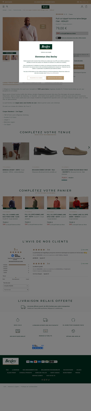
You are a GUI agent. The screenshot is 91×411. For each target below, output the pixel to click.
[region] (46, 62)
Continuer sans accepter (46, 52)
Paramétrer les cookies (36, 77)
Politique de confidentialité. (52, 73)
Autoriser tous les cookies (55, 77)
